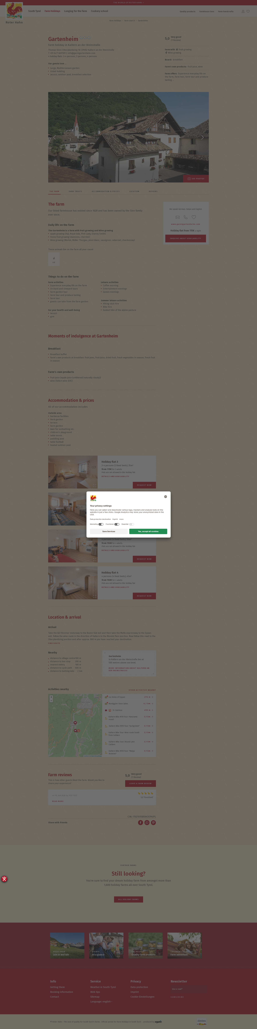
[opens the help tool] (4, 879)
